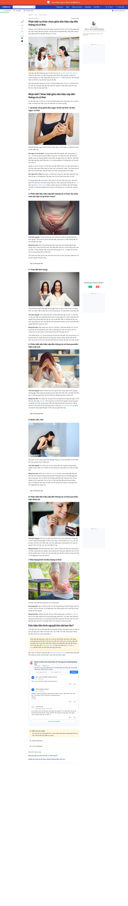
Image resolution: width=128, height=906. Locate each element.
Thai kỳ (35, 14)
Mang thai (30, 14)
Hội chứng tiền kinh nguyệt (68, 73)
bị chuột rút (74, 614)
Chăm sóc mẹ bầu (43, 14)
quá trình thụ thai (41, 185)
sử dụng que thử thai (48, 645)
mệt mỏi (42, 401)
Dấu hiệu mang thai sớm (57, 652)
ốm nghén (53, 473)
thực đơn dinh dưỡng (67, 405)
